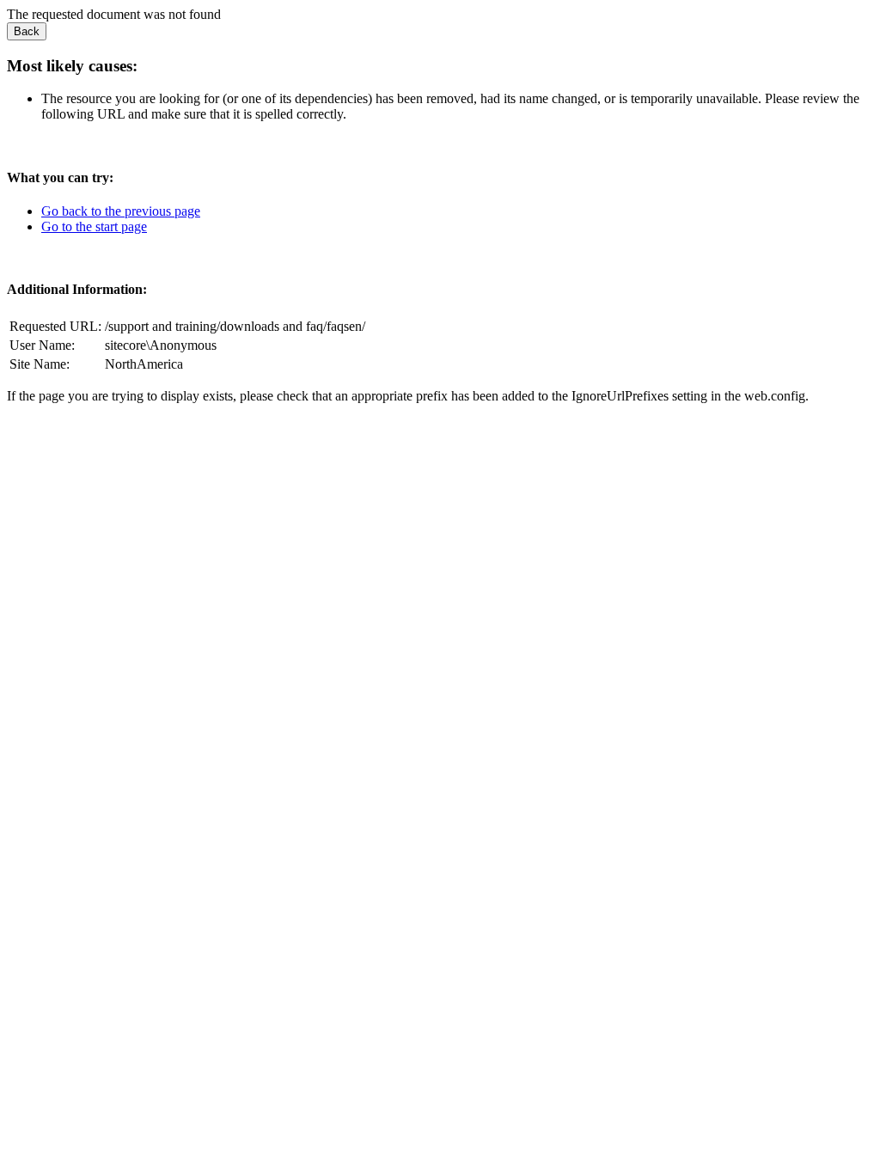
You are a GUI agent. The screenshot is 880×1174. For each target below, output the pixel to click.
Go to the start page (94, 226)
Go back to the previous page (120, 211)
